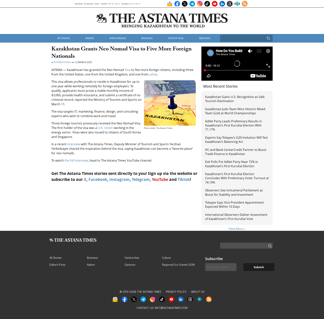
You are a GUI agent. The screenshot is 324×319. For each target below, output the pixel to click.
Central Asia (175, 38)
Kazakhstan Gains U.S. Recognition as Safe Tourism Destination (235, 99)
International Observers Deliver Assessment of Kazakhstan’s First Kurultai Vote (236, 217)
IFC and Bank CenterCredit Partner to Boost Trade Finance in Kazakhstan (235, 152)
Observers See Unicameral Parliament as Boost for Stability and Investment (234, 192)
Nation (90, 38)
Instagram (119, 179)
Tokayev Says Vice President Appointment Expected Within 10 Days (234, 204)
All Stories (63, 38)
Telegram (141, 179)
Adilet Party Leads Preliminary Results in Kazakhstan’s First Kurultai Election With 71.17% (233, 125)
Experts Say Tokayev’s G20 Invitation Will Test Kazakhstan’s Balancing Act (236, 139)
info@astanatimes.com (171, 307)
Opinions (204, 38)
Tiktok (184, 179)
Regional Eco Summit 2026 (178, 264)
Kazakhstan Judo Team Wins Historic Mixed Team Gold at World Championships (235, 111)
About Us (197, 291)
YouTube (160, 179)
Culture (166, 257)
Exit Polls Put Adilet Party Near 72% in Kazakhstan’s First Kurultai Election (231, 164)
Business (147, 38)
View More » (237, 229)
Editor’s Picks (57, 264)
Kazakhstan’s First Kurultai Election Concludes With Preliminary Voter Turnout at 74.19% (237, 178)
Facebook (97, 179)
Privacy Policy (176, 291)
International (118, 38)
